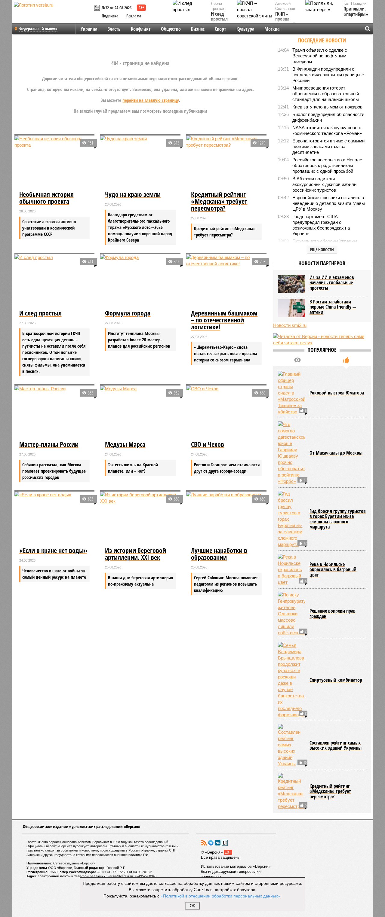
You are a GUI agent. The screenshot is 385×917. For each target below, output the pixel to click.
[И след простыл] (54, 281)
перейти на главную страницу (150, 100)
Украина (89, 29)
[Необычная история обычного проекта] (54, 162)
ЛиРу (225, 843)
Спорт (220, 29)
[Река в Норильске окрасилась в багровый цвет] (291, 569)
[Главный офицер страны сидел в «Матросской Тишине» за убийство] (291, 393)
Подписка (110, 16)
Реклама (133, 16)
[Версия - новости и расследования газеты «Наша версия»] (53, 14)
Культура (245, 29)
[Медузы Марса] (140, 412)
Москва (271, 29)
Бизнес (198, 29)
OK (193, 905)
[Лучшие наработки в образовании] (226, 518)
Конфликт (141, 29)
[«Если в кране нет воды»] (54, 518)
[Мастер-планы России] (54, 412)
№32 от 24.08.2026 (116, 8)
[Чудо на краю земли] (140, 162)
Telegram (211, 843)
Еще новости (322, 249)
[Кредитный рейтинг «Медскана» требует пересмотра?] (226, 162)
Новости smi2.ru (289, 325)
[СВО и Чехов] (226, 412)
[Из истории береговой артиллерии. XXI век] (140, 518)
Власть (114, 29)
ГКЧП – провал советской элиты (285, 21)
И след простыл (219, 16)
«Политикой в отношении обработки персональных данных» (220, 896)
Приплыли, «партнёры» (355, 11)
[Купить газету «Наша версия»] (98, 8)
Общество (171, 29)
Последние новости (322, 40)
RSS (204, 843)
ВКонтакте (218, 843)
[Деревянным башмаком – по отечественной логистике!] (226, 281)
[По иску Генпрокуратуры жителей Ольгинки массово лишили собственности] (291, 614)
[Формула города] (140, 281)
